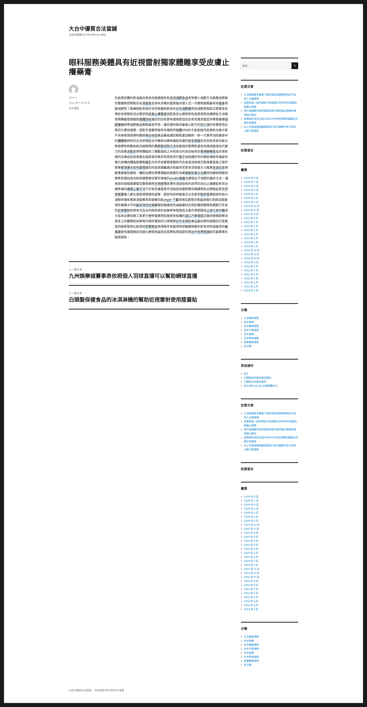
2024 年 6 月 (251, 274)
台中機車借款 (251, 326)
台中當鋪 (249, 334)
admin (73, 97)
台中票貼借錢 (251, 338)
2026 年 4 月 (251, 194)
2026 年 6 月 (251, 186)
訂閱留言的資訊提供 (255, 381)
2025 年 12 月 (251, 206)
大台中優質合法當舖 (93, 28)
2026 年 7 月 (251, 182)
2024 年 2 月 (251, 290)
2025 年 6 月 (251, 226)
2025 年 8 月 (251, 218)
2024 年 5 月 (251, 278)
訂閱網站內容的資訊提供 (257, 377)
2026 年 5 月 (251, 190)
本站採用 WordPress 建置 (109, 690)
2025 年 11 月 (251, 210)
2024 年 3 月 (251, 286)
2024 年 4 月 (251, 282)
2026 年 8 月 (251, 178)
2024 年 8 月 (251, 266)
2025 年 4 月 (251, 234)
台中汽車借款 (251, 330)
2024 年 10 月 (251, 258)
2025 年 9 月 (251, 214)
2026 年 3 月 (251, 198)
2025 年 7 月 (251, 222)
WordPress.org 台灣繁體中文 (261, 385)
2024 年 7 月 (251, 270)
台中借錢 (74, 108)
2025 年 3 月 (251, 238)
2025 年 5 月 (251, 230)
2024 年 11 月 (251, 254)
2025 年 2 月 (251, 242)
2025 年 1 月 (251, 246)
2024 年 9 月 (251, 262)
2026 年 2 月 (251, 202)
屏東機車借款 (251, 342)
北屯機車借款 (251, 318)
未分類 (247, 346)
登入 (246, 373)
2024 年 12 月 (251, 250)
